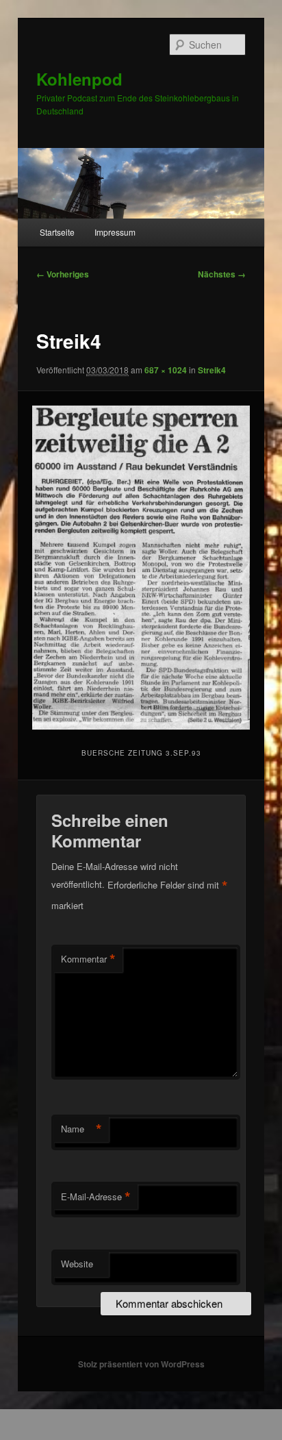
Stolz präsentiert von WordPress (141, 1364)
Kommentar (88, 959)
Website (77, 1263)
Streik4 (212, 370)
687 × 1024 (165, 370)
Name (81, 1129)
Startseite (57, 232)
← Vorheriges (62, 274)
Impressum (115, 232)
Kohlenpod (79, 78)
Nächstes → (222, 274)
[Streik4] (140, 568)
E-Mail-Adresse (96, 1197)
